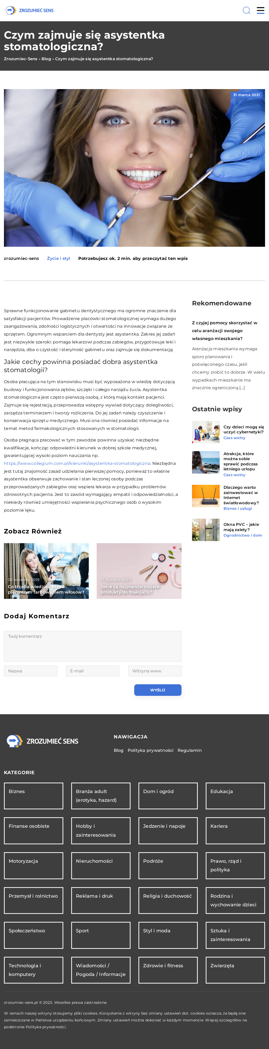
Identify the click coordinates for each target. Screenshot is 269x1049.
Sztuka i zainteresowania (230, 935)
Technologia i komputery (25, 970)
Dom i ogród (158, 791)
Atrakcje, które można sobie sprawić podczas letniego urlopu (241, 461)
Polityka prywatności (151, 750)
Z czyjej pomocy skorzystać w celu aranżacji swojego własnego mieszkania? (224, 330)
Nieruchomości (94, 861)
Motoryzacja (23, 861)
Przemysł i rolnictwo (33, 896)
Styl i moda (156, 931)
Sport (82, 931)
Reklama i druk (94, 896)
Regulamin (190, 750)
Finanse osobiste (29, 826)
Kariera (219, 826)
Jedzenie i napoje (164, 826)
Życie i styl (58, 258)
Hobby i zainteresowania (96, 830)
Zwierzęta (222, 966)
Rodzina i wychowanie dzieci (233, 900)
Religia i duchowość (167, 896)
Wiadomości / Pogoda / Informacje (101, 970)
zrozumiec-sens (21, 258)
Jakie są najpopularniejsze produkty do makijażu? (130, 589)
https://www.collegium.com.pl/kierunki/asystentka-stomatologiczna (77, 463)
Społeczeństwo (27, 931)
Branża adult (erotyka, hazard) (96, 796)
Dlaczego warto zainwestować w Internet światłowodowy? (241, 495)
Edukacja (221, 791)
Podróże (153, 861)
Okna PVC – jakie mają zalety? (241, 527)
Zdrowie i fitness (163, 966)
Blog (119, 750)
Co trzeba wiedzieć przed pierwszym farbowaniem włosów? (46, 589)
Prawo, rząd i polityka (225, 865)
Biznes (17, 791)
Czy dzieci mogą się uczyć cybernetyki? (244, 429)
